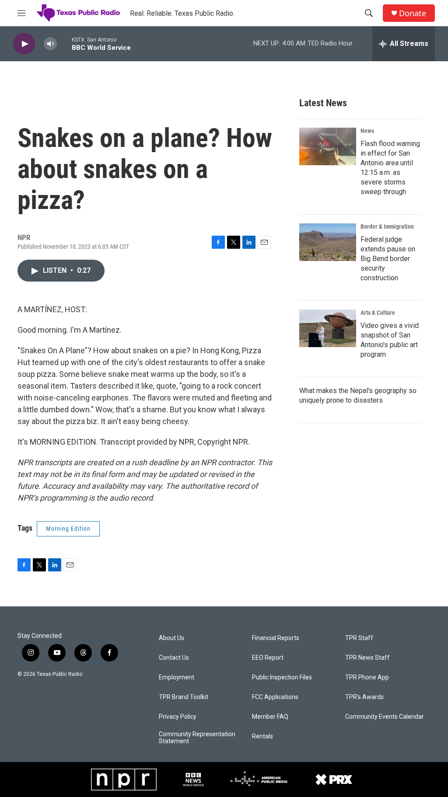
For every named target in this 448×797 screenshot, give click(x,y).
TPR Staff (359, 638)
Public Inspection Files (282, 677)
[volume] (50, 44)
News (367, 130)
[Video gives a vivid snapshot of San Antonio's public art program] (327, 328)
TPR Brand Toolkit (183, 697)
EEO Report (268, 657)
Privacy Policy (177, 716)
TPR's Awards (364, 697)
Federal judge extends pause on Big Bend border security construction (387, 258)
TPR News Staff (367, 657)
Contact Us (174, 657)
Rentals (262, 736)
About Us (171, 638)
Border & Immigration (387, 226)
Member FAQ (270, 716)
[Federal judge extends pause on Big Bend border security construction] (327, 242)
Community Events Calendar (384, 716)
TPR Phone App (367, 677)
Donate (412, 13)
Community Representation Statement (197, 738)
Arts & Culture (377, 312)
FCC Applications (275, 697)
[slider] (64, 43)
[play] (24, 44)
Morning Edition (68, 528)
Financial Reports (275, 638)
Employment (176, 677)
